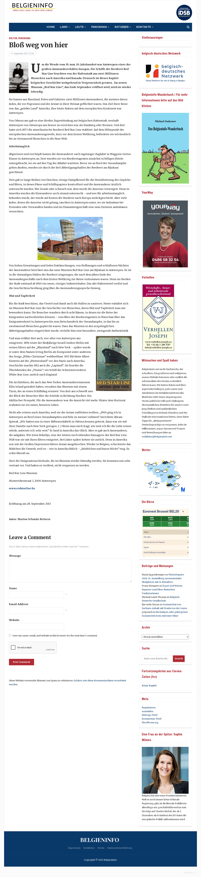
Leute (79, 26)
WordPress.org (150, 722)
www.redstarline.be (22, 488)
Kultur (13, 38)
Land (64, 26)
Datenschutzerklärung (119, 848)
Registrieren (149, 707)
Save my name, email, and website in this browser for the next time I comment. (55, 635)
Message (15, 555)
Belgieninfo (99, 839)
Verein (100, 848)
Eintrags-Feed (149, 715)
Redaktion (89, 848)
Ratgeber (122, 26)
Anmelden (147, 711)
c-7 (194, 872)
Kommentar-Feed (151, 718)
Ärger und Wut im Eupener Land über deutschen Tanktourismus (162, 589)
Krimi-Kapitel (149, 685)
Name (13, 588)
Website (14, 620)
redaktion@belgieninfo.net (157, 436)
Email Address (18, 604)
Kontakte (143, 26)
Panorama (99, 26)
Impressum (74, 848)
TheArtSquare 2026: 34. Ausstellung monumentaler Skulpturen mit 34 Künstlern (163, 578)
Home (51, 26)
